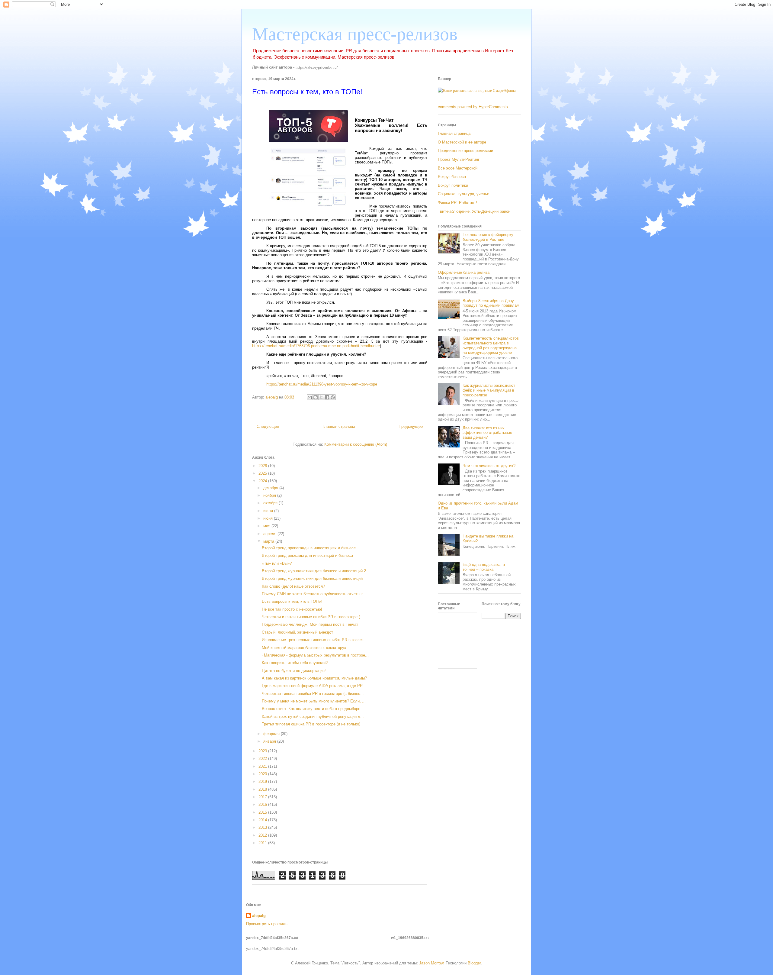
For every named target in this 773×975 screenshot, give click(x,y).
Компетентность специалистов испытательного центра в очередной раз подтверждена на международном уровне (491, 345)
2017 (263, 797)
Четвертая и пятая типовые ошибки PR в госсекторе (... (313, 617)
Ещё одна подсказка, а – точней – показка (485, 567)
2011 (263, 843)
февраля (272, 733)
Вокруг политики (453, 185)
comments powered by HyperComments (473, 107)
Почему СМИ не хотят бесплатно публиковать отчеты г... (314, 594)
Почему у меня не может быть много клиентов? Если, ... (314, 701)
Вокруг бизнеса (452, 176)
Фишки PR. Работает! (457, 202)
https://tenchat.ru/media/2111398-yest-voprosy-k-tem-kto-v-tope (321, 384)
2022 (263, 758)
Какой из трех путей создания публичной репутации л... (313, 716)
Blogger (474, 963)
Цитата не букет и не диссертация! (294, 670)
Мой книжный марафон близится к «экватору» (304, 647)
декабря (271, 488)
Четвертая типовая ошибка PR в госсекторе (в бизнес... (313, 693)
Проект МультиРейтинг (459, 159)
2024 (263, 481)
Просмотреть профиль (266, 924)
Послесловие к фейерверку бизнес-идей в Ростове (488, 237)
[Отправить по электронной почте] (310, 397)
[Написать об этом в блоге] (316, 397)
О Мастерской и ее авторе (462, 142)
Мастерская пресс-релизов (354, 34)
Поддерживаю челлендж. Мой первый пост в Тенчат (310, 624)
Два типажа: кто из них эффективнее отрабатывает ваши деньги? (488, 433)
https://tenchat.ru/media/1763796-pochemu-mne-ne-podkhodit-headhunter (316, 346)
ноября (270, 495)
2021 (263, 766)
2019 (263, 781)
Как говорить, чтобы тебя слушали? (295, 662)
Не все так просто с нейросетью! (292, 609)
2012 (263, 835)
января (270, 741)
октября (271, 503)
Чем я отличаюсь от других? (489, 465)
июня (268, 518)
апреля (270, 533)
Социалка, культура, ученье (463, 194)
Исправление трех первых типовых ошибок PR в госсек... (314, 640)
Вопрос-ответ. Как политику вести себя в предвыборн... (313, 708)
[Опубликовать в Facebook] (327, 397)
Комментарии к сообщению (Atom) (355, 444)
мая (267, 526)
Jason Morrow (431, 963)
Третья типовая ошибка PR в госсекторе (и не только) (311, 724)
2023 (263, 751)
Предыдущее (411, 426)
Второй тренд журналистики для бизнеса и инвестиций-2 (314, 571)
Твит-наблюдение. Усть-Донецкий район (474, 211)
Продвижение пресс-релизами (465, 150)
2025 (263, 473)
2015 (263, 812)
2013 (263, 827)
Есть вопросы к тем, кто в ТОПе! (292, 601)
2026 (263, 465)
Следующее (268, 426)
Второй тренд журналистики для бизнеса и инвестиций (312, 578)
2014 (263, 820)
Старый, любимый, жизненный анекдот (297, 632)
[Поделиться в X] (321, 397)
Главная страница (338, 426)
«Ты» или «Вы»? (277, 563)
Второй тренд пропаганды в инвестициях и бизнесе (309, 548)
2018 (263, 789)
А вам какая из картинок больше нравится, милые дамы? (314, 678)
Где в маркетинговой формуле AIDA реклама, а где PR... (314, 685)
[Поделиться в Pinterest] (333, 397)
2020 (263, 774)
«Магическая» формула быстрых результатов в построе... (315, 655)
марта (269, 541)
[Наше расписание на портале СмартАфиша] (477, 90)
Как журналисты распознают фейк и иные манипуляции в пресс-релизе (489, 390)
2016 (263, 804)
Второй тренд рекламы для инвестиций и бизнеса (307, 555)
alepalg (259, 915)
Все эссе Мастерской (457, 168)
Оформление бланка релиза (463, 272)
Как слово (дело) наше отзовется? (293, 586)
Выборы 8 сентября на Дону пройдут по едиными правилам (491, 303)
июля (268, 510)
